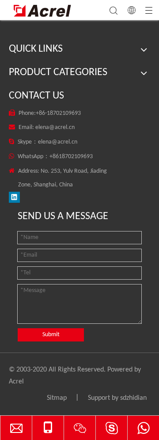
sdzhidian (133, 398)
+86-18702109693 (58, 113)
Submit (51, 334)
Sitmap (57, 398)
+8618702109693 (71, 156)
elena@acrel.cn (55, 127)
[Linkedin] (14, 197)
